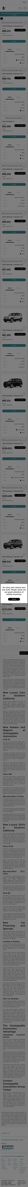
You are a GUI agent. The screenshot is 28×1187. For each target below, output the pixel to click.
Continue (14, 599)
